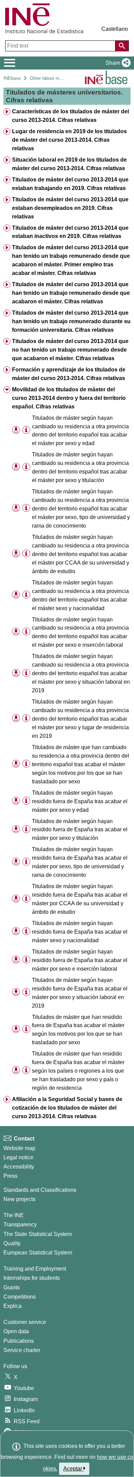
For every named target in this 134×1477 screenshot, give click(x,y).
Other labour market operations (60, 78)
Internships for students (31, 1278)
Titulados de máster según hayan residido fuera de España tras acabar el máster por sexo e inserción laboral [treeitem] (79, 960)
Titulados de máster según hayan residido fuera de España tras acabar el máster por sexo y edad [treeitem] (79, 801)
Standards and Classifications (39, 1190)
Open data (16, 1331)
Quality (12, 1243)
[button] (117, 63)
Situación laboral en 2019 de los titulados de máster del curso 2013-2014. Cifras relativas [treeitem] (69, 164)
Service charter (21, 1350)
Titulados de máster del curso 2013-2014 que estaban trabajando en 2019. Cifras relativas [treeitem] (70, 184)
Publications (18, 1341)
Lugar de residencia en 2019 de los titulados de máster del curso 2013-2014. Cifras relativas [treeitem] (69, 139)
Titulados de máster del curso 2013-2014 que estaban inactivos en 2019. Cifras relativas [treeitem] (70, 232)
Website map (19, 1148)
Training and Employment (34, 1269)
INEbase (12, 78)
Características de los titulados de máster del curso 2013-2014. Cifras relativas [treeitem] (70, 116)
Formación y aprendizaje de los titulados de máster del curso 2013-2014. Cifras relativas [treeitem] (68, 374)
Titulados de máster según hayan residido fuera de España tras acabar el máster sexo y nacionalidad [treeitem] (79, 931)
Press (10, 1176)
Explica (12, 1306)
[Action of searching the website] (122, 45)
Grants (11, 1287)
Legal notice (18, 1157)
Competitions (19, 1297)
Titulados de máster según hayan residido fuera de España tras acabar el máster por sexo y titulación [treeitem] (79, 829)
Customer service (24, 1322)
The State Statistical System (37, 1234)
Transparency (20, 1224)
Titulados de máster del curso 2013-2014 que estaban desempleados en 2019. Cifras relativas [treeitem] (70, 208)
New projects (19, 1199)
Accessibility (18, 1167)
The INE (13, 1215)
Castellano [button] (114, 29)
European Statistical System (37, 1252)
